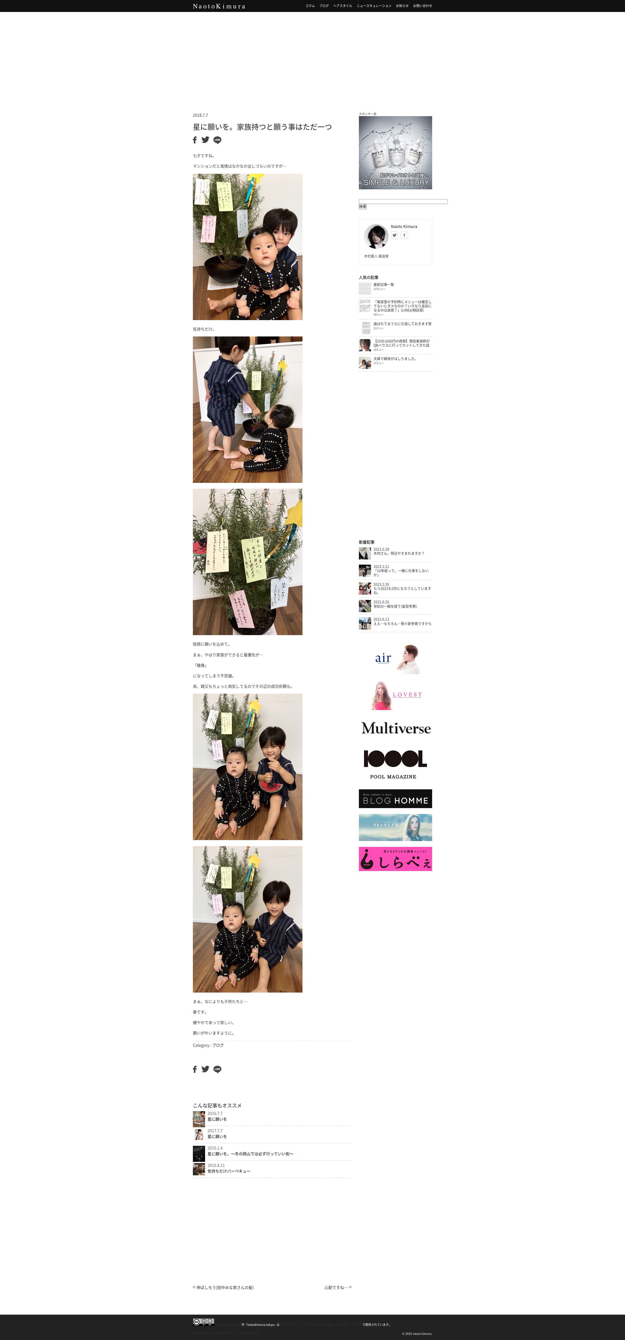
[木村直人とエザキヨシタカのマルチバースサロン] (395, 738)
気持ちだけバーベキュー (229, 1171)
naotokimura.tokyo (227, 1324)
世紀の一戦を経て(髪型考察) (395, 606)
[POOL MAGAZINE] (395, 782)
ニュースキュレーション (374, 5)
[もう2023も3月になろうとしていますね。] (365, 593)
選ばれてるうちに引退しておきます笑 (403, 323)
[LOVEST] (395, 709)
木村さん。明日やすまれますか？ (399, 553)
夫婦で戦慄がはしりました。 (396, 358)
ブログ (324, 5)
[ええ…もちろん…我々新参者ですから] (365, 628)
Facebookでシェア (205, 1332)
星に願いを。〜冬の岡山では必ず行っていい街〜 (250, 1154)
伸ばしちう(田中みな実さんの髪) (225, 1287)
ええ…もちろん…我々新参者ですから (403, 623)
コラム (310, 5)
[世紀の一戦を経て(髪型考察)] (365, 611)
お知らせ (402, 5)
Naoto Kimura (219, 6)
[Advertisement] (312, 56)
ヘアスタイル (342, 5)
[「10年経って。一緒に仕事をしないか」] (365, 575)
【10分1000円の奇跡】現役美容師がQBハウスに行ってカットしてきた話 (402, 343)
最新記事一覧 (384, 284)
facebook (404, 235)
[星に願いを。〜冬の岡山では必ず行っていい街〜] (199, 1160)
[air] (395, 673)
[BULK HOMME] (395, 807)
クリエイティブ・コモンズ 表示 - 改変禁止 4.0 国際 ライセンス (321, 1324)
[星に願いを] (199, 1126)
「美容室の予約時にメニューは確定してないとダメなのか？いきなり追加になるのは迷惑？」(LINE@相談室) (403, 306)
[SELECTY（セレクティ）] (395, 840)
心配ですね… (336, 1287)
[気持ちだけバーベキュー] (199, 1174)
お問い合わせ (422, 5)
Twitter (394, 235)
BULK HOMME (395, 152)
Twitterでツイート (230, 1332)
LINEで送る (250, 1332)
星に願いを (217, 1119)
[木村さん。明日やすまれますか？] (365, 558)
